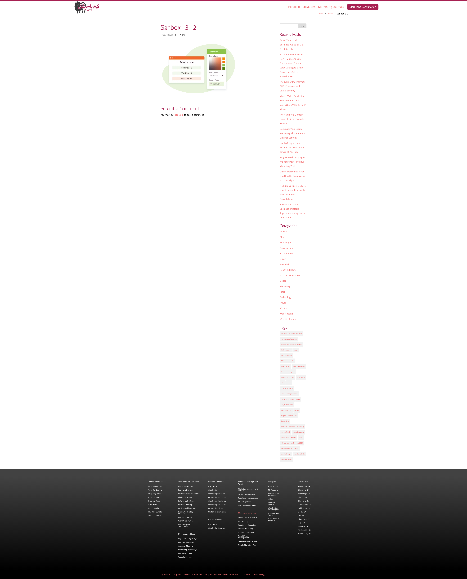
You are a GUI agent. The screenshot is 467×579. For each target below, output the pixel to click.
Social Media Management (243, 537)
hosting (296, 410)
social (301, 437)
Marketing (285, 286)
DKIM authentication (287, 361)
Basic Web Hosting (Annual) (185, 513)
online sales (285, 437)
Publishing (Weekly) (186, 542)
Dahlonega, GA (304, 508)
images (283, 416)
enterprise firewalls (287, 399)
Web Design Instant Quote (273, 509)
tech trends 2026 (297, 443)
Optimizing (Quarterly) (187, 550)
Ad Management (245, 502)
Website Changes (185, 557)
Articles (283, 231)
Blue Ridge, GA (304, 494)
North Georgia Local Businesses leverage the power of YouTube (292, 147)
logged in (179, 114)
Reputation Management (248, 498)
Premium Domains (185, 490)
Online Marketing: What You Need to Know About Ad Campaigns (292, 176)
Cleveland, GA (303, 501)
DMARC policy (285, 366)
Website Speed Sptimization (184, 525)
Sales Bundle (153, 505)
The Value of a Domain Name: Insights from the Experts (292, 119)
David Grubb (168, 35)
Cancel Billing (258, 575)
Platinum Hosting (185, 497)
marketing (300, 427)
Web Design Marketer (217, 497)
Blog (282, 237)
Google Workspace (287, 405)
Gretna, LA (302, 516)
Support (177, 575)
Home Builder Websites (273, 494)
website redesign (299, 454)
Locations (308, 7)
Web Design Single (215, 508)
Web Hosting (286, 313)
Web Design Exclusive (217, 501)
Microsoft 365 (285, 432)
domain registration (287, 377)
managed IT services (288, 427)
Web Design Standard (217, 505)
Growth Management (246, 494)
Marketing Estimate (331, 7)
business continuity (295, 333)
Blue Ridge (285, 242)
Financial (284, 264)
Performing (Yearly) (186, 553)
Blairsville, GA (303, 490)
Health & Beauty (288, 269)
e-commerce (301, 377)
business (284, 333)
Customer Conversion (217, 512)
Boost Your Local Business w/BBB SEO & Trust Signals (291, 44)
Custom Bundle (154, 497)
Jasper (283, 280)
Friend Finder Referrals (247, 518)
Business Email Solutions (188, 494)
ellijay (283, 383)
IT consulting (285, 421)
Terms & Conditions (193, 575)
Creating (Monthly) (185, 546)
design (295, 350)
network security (298, 432)
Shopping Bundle (155, 494)
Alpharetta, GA (304, 486)
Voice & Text (273, 486)
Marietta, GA (303, 527)
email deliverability (287, 388)
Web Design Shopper (216, 494)
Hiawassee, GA (304, 519)
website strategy (286, 459)
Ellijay (283, 258)
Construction (286, 248)
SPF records (285, 443)
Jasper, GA (302, 523)
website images (286, 454)
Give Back (245, 575)
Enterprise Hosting (185, 501)
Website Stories (288, 319)
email (289, 383)
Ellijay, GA (302, 512)
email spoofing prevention (289, 394)
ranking (293, 437)
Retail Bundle (153, 508)
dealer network (286, 350)
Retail (282, 291)
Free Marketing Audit (274, 514)
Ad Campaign (243, 522)
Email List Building (245, 529)
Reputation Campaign (247, 525)
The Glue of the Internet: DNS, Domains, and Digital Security (292, 86)
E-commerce (286, 253)
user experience (286, 448)
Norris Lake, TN (304, 534)
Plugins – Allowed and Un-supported (221, 575)
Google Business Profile (247, 542)
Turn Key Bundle (155, 490)
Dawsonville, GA (304, 505)
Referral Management (247, 505)
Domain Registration (186, 486)
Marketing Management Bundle (248, 490)
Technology (286, 297)
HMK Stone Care (286, 410)
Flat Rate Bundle (155, 512)
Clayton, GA (302, 497)
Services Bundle (154, 501)
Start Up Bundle (154, 516)
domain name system (288, 372)
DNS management (299, 366)
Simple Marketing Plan (247, 545)
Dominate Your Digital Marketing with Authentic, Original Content (293, 133)
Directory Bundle (155, 486)
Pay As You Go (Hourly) (187, 539)
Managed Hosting (185, 517)
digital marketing (286, 355)
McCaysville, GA (304, 530)
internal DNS (292, 416)
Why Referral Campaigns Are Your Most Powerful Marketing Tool (292, 162)
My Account (273, 490)
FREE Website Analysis (273, 519)
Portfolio (294, 7)
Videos (283, 308)
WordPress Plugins (185, 521)
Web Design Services (216, 528)
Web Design (213, 490)
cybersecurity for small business (291, 344)
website (296, 448)
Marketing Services (247, 513)
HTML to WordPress (290, 275)
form (298, 399)
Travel (283, 302)
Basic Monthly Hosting (187, 508)
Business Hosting (185, 505)
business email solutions (289, 339)
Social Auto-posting (246, 533)
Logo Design (213, 486)
